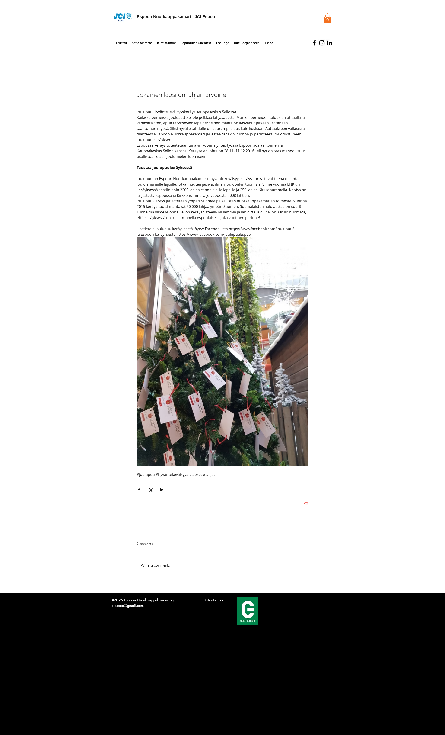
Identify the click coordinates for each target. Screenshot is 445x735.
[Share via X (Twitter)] (150, 489)
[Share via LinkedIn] (161, 489)
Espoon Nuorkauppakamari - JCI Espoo (176, 16)
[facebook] (314, 42)
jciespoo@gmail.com (127, 605)
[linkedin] (329, 42)
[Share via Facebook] (139, 489)
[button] (327, 18)
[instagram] (321, 42)
